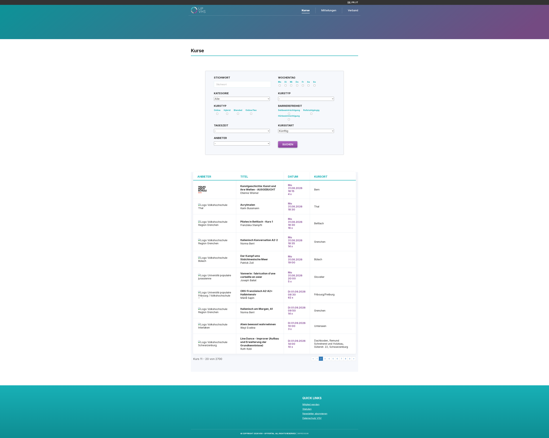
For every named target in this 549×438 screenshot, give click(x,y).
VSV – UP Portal (266, 433)
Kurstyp (284, 93)
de (349, 2)
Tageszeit (221, 125)
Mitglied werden (310, 404)
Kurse (306, 10)
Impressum (303, 433)
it (357, 2)
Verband (353, 10)
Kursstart (286, 125)
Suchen (287, 144)
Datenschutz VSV (312, 418)
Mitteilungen (328, 10)
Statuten (307, 409)
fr (353, 2)
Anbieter (220, 137)
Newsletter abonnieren (314, 413)
